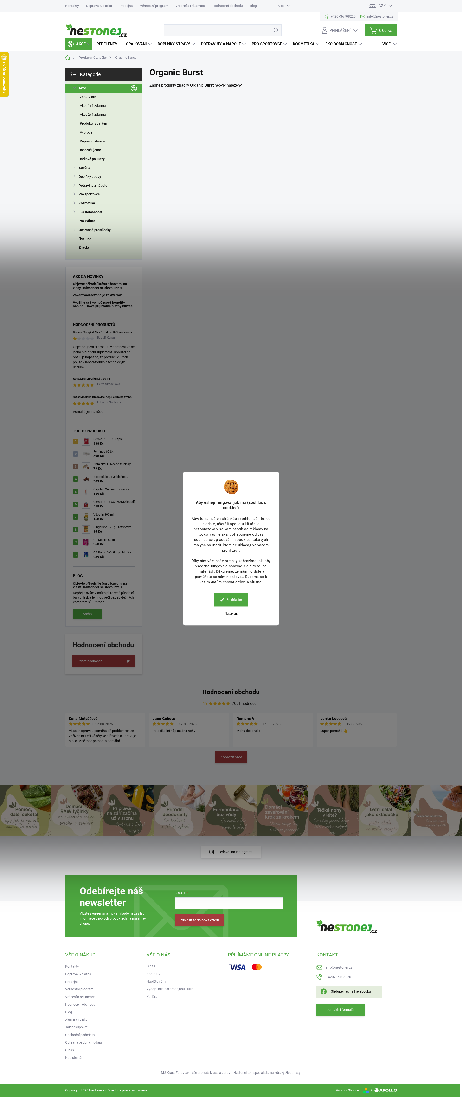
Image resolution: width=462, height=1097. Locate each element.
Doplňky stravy (90, 177)
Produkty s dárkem (94, 123)
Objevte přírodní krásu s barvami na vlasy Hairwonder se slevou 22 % (100, 285)
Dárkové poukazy (92, 159)
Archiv (87, 614)
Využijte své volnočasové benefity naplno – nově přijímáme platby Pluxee (103, 304)
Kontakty (72, 6)
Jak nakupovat (76, 1027)
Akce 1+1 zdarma (93, 106)
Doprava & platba (99, 6)
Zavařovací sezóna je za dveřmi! (97, 295)
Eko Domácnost (90, 212)
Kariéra (152, 997)
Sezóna (84, 168)
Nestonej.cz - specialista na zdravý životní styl (267, 1073)
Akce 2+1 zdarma (93, 114)
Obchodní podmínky (80, 1035)
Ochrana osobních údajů (83, 1042)
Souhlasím (234, 600)
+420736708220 (338, 977)
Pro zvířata (87, 221)
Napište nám (74, 1057)
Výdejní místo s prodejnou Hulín (170, 989)
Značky (84, 247)
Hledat (275, 30)
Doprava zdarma (92, 141)
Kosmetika (87, 203)
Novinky (85, 238)
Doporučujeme (90, 150)
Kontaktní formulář (340, 1010)
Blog (253, 6)
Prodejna (126, 6)
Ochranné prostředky (95, 230)
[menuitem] (78, 44)
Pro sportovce (89, 194)
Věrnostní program (154, 6)
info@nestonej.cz (339, 967)
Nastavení (231, 613)
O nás (69, 1050)
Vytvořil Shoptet (348, 1090)
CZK (382, 6)
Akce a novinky (76, 1020)
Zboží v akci (88, 97)
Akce (82, 88)
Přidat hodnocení (90, 661)
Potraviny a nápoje (93, 185)
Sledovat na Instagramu (235, 852)
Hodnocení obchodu (228, 6)
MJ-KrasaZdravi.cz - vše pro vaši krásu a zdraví (196, 1073)
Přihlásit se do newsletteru (199, 920)
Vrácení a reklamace (190, 6)
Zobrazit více (231, 757)
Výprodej (86, 132)
